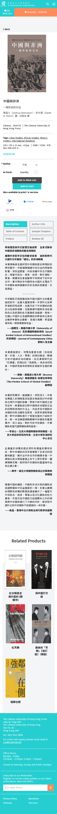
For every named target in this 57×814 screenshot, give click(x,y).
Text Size (33, 803)
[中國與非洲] (27, 62)
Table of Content (15, 231)
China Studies (16, 138)
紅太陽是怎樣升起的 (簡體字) (15, 597)
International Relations (23, 141)
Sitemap (7, 803)
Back (7, 29)
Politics (7, 141)
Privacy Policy (10, 798)
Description (12, 224)
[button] (36, 12)
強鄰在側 (15, 702)
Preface (10, 238)
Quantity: (24, 172)
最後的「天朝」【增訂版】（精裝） (42, 651)
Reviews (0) (38, 238)
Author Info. (38, 224)
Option (6, 163)
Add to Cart (27, 186)
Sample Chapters (41, 231)
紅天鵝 (15, 647)
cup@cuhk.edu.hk (12, 742)
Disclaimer (33, 798)
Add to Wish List (27, 180)
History (43, 138)
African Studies (31, 138)
